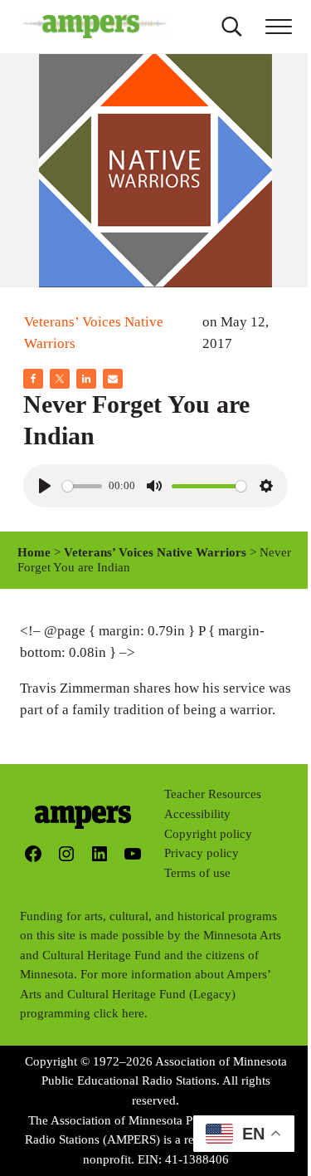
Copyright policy (208, 833)
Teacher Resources (212, 794)
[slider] (82, 486)
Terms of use (197, 873)
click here (119, 1013)
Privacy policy (201, 853)
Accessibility (197, 814)
